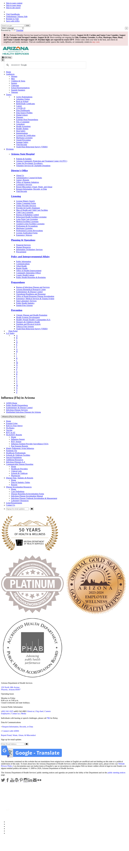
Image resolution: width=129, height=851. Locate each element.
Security (9, 831)
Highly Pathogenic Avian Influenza (20, 448)
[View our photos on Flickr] (39, 781)
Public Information (23, 261)
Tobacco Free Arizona (25, 326)
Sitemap (9, 833)
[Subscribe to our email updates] (35, 781)
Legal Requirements (14, 503)
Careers (48, 711)
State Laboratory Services (26, 301)
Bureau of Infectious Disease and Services (33, 287)
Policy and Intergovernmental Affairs (30, 256)
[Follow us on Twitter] (3, 781)
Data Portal (13, 331)
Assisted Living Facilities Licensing (30, 224)
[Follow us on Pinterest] (21, 781)
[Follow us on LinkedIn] (30, 781)
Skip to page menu (13, 5)
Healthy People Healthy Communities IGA (33, 320)
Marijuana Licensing (24, 138)
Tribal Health (21, 266)
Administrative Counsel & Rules (29, 178)
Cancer (19, 106)
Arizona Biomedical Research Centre (31, 289)
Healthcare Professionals (16, 453)
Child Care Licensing (24, 212)
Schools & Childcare (19, 473)
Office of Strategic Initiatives (27, 182)
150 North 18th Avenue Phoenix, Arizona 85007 (10, 688)
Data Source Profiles (24, 113)
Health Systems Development (28, 317)
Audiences (10, 74)
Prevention (16, 310)
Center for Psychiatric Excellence (29, 163)
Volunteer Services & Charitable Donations (33, 166)
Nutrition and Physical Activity (28, 324)
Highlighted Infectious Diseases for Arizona (23, 412)
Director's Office (19, 170)
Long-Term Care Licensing (27, 219)
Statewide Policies (13, 822)
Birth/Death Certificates (25, 104)
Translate (19, 30)
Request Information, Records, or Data (31, 189)
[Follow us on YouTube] (12, 781)
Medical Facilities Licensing (27, 221)
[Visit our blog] (17, 781)
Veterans (14, 92)
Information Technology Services (29, 249)
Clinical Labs (16, 471)
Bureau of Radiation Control (27, 215)
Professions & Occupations (27, 226)
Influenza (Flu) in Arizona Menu (13, 417)
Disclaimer (10, 829)
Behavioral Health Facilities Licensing (31, 217)
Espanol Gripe (12, 423)
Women (14, 76)
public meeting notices (116, 773)
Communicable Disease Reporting (19, 464)
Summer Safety (22, 142)
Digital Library (22, 115)
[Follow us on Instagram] (26, 781)
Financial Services (23, 245)
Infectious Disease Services (17, 410)
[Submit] (32, 509)
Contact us (15, 713)
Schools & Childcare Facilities (18, 455)
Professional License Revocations (29, 230)
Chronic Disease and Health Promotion (31, 315)
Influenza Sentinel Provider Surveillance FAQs (29, 444)
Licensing (16, 196)
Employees (5, 713)
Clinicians (15, 85)
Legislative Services (24, 184)
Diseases (19, 117)
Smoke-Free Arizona (24, 305)
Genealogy (20, 124)
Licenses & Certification (25, 135)
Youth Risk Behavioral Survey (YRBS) (32, 147)
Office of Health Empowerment (28, 270)
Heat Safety (20, 131)
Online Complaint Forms (26, 203)
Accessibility (11, 826)
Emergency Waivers (24, 235)
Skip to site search (13, 8)
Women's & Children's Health (28, 322)
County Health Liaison (25, 275)
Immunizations (22, 133)
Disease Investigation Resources (19, 487)
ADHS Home (11, 403)
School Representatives (20, 88)
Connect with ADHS (10, 731)
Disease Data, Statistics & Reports (19, 478)
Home (8, 72)
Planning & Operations (23, 240)
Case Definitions (17, 491)
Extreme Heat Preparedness (27, 119)
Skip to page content (14, 3)
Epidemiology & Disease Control (29, 292)
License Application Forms (27, 233)
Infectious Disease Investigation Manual (27, 496)
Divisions (10, 149)
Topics (8, 94)
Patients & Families (23, 159)
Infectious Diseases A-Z (15, 462)
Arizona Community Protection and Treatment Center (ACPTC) (41, 161)
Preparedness (18, 282)
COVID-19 (20, 108)
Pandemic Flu (11, 451)
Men (13, 79)
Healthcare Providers (19, 469)
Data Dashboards (23, 110)
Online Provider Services (26, 206)
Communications (23, 264)
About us (30, 711)
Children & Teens (18, 81)
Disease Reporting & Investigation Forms (27, 494)
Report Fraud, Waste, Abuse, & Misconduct (18, 735)
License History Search (25, 201)
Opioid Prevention (23, 140)
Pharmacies (15, 476)
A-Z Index (10, 333)
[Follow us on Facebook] (8, 781)
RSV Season (16, 441)
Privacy (9, 824)
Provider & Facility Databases (28, 208)
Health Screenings (23, 126)
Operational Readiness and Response (31, 294)
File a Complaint (22, 122)
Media (23, 713)
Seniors (14, 83)
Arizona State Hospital (23, 154)
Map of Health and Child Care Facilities (32, 210)
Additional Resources (14, 460)
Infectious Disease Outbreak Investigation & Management (34, 498)
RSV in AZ (10, 432)
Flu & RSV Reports (14, 435)
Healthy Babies (22, 129)
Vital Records (21, 144)
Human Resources (23, 247)
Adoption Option (23, 99)
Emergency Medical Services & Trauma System (35, 299)
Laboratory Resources (20, 500)
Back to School (22, 101)
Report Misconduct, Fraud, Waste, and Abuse (34, 187)
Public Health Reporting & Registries (31, 277)
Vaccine (9, 430)
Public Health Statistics (25, 303)
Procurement (21, 252)
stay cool (95, 42)
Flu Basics (10, 428)
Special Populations (14, 457)
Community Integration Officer (28, 273)
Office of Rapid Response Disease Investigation (35, 296)
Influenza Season (18, 439)
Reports (14, 485)
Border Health (21, 268)
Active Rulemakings (24, 97)
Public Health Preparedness (17, 405)
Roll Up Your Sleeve (14, 426)
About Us (20, 175)
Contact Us (10, 505)
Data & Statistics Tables (20, 482)
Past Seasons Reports (19, 446)
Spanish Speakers (18, 90)
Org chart (39, 711)
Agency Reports (22, 180)
